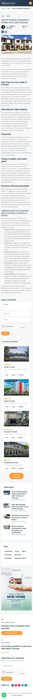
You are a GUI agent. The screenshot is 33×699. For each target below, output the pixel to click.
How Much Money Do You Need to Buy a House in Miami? (20, 517)
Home (3, 8)
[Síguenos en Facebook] (12, 685)
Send (5, 333)
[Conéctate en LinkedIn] (26, 685)
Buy (3, 16)
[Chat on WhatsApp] (4, 695)
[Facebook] (2, 32)
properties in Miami (20, 558)
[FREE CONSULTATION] (16, 619)
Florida (17, 551)
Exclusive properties (16, 476)
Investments (8, 551)
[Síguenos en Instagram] (16, 685)
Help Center (5, 642)
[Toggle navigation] (30, 3)
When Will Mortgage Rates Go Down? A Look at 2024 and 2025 (20, 507)
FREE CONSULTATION (8, 622)
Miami (24, 551)
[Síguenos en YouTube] (19, 685)
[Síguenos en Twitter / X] (22, 685)
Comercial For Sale (10, 432)
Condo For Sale (9, 367)
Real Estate (8, 554)
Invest (8, 16)
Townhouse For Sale (11, 462)
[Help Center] (16, 639)
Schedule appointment (11, 633)
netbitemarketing (17, 695)
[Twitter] (6, 32)
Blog (8, 8)
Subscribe (7, 678)
